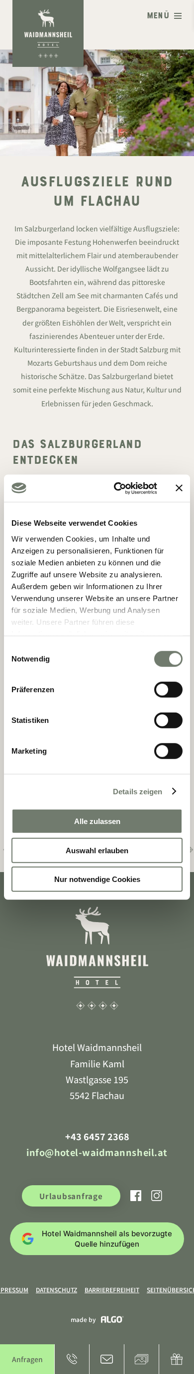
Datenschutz (56, 1289)
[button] (164, 16)
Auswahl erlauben (97, 850)
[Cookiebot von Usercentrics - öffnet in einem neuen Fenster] (117, 488)
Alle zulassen (97, 821)
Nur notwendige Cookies (97, 879)
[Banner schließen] (179, 488)
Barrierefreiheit (112, 1289)
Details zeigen (137, 791)
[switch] (168, 690)
